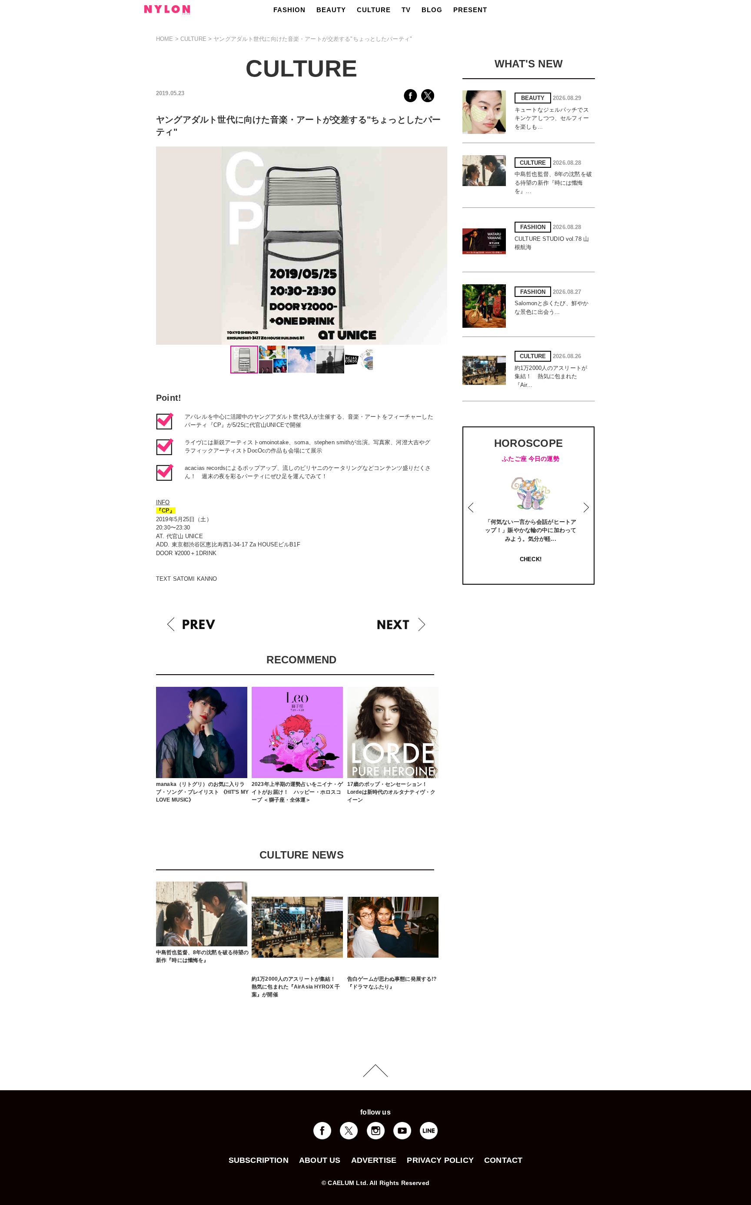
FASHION (289, 9)
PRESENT (470, 9)
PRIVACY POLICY (440, 1160)
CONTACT (503, 1160)
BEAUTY (331, 9)
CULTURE (374, 9)
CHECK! (531, 559)
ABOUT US (319, 1160)
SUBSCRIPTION (259, 1160)
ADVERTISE (374, 1160)
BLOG (432, 9)
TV (406, 9)
